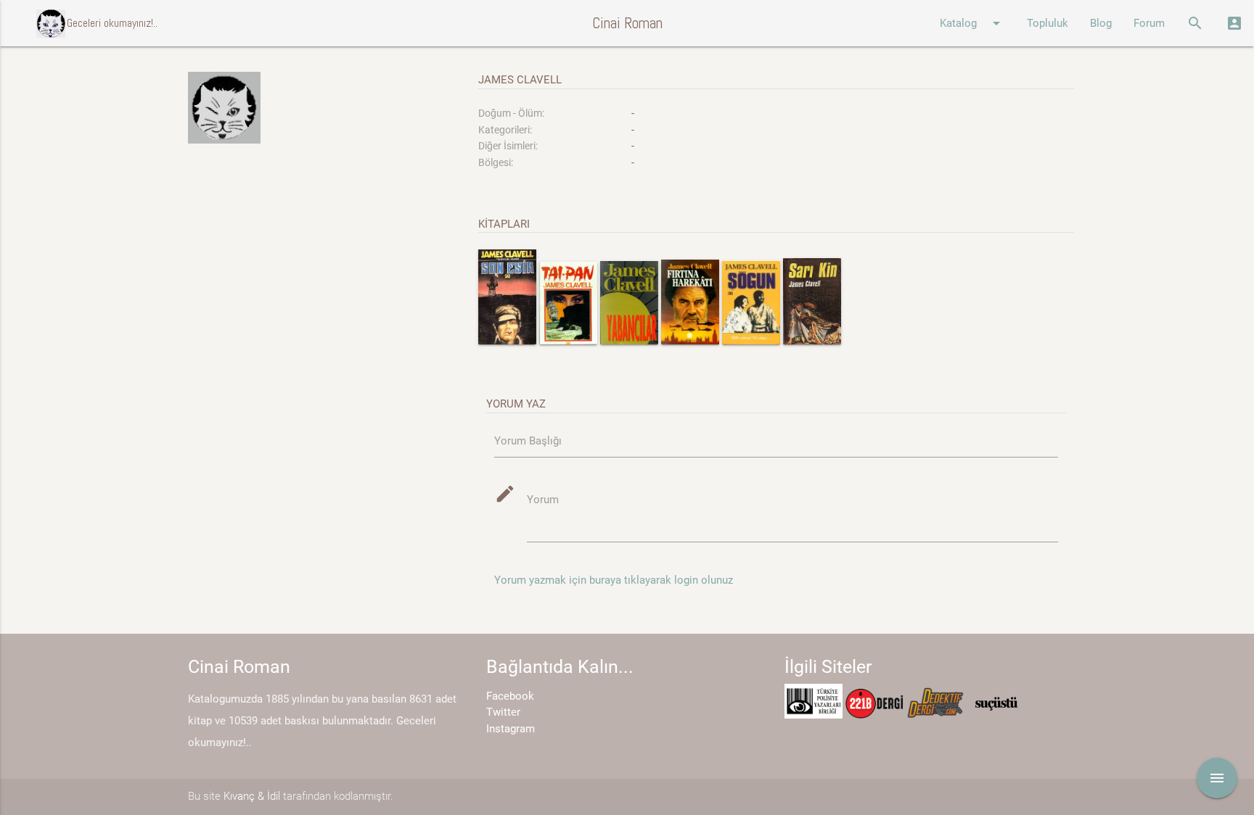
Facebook (510, 696)
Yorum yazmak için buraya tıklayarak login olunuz (613, 580)
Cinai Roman (627, 23)
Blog (1101, 23)
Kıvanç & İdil (252, 796)
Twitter (503, 712)
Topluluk (1047, 23)
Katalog (972, 23)
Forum (1149, 23)
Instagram (510, 728)
